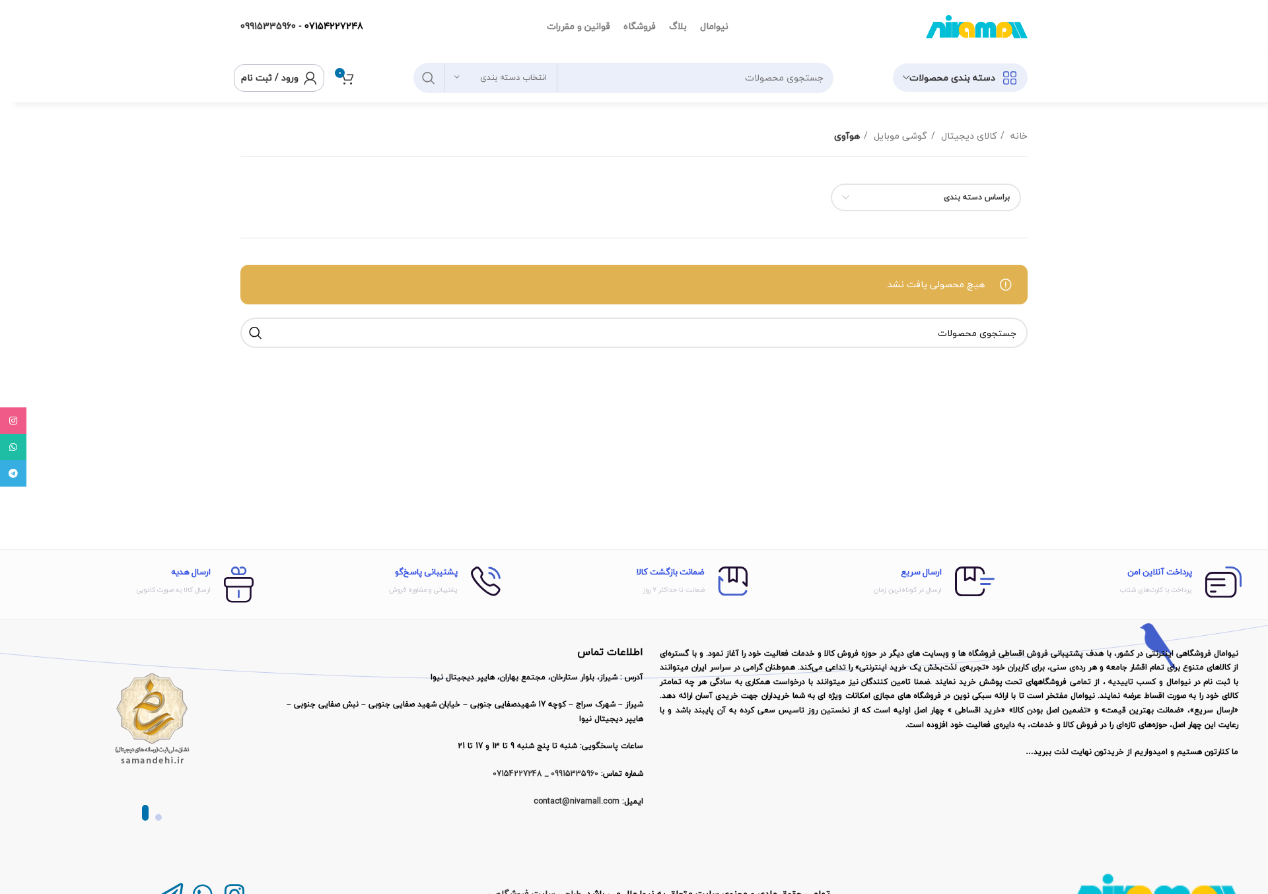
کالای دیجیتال (967, 136)
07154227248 (333, 26)
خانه (1018, 136)
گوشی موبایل (899, 136)
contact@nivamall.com (576, 801)
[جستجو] (428, 78)
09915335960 (268, 26)
